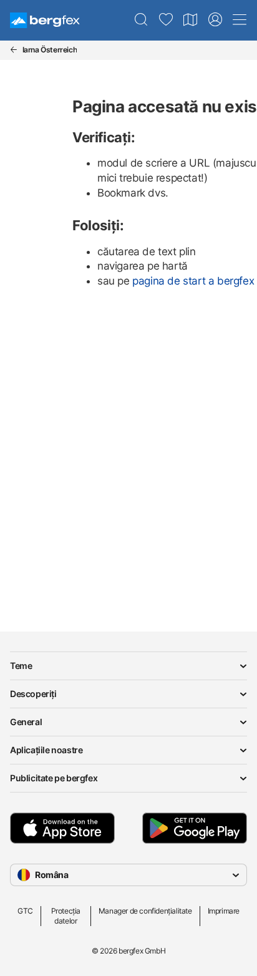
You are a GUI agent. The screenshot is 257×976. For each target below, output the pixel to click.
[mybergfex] (215, 19)
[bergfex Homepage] (45, 20)
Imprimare (224, 910)
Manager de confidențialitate (145, 910)
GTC (25, 910)
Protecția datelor (65, 915)
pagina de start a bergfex (193, 281)
